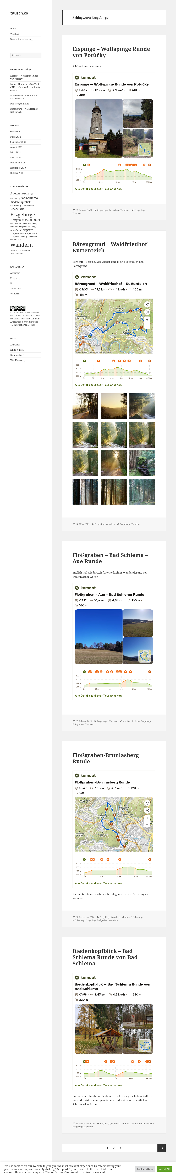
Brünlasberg (15, 205)
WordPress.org (17, 360)
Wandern (21, 244)
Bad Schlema (29, 198)
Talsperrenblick (17, 233)
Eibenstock (17, 208)
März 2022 (15, 136)
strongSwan (15, 230)
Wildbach (14, 250)
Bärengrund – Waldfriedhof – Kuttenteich (112, 247)
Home (13, 28)
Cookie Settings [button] (145, 1168)
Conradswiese (28, 205)
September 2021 (18, 141)
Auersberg (15, 198)
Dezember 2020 (17, 162)
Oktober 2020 (17, 173)
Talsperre (27, 230)
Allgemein (15, 273)
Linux (36, 220)
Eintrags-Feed (17, 349)
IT (31, 220)
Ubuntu (13, 239)
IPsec (27, 220)
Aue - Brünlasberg (24, 194)
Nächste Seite (161, 1148)
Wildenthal (25, 250)
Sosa (25, 226)
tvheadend (32, 236)
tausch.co (19, 13)
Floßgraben (17, 220)
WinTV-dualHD (17, 253)
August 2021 (16, 147)
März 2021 (15, 152)
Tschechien (15, 288)
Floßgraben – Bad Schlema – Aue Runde (110, 558)
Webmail (14, 33)
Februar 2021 (17, 157)
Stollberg (32, 226)
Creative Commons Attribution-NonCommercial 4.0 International (25, 321)
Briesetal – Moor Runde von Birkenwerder (23, 97)
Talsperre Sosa (31, 233)
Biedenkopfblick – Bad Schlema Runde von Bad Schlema (105, 957)
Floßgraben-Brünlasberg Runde (106, 758)
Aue (13, 193)
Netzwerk (23, 223)
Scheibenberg (16, 226)
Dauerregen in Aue (19, 103)
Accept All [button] (164, 1168)
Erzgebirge (22, 214)
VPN (19, 239)
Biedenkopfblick (20, 202)
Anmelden (15, 344)
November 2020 (18, 167)
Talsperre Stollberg (18, 236)
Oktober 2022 (17, 131)
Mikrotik (14, 223)
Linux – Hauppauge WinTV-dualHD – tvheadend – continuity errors (25, 87)
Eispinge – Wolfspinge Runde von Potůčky (111, 52)
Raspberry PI (33, 223)
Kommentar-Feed (18, 355)
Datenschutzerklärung (21, 39)
